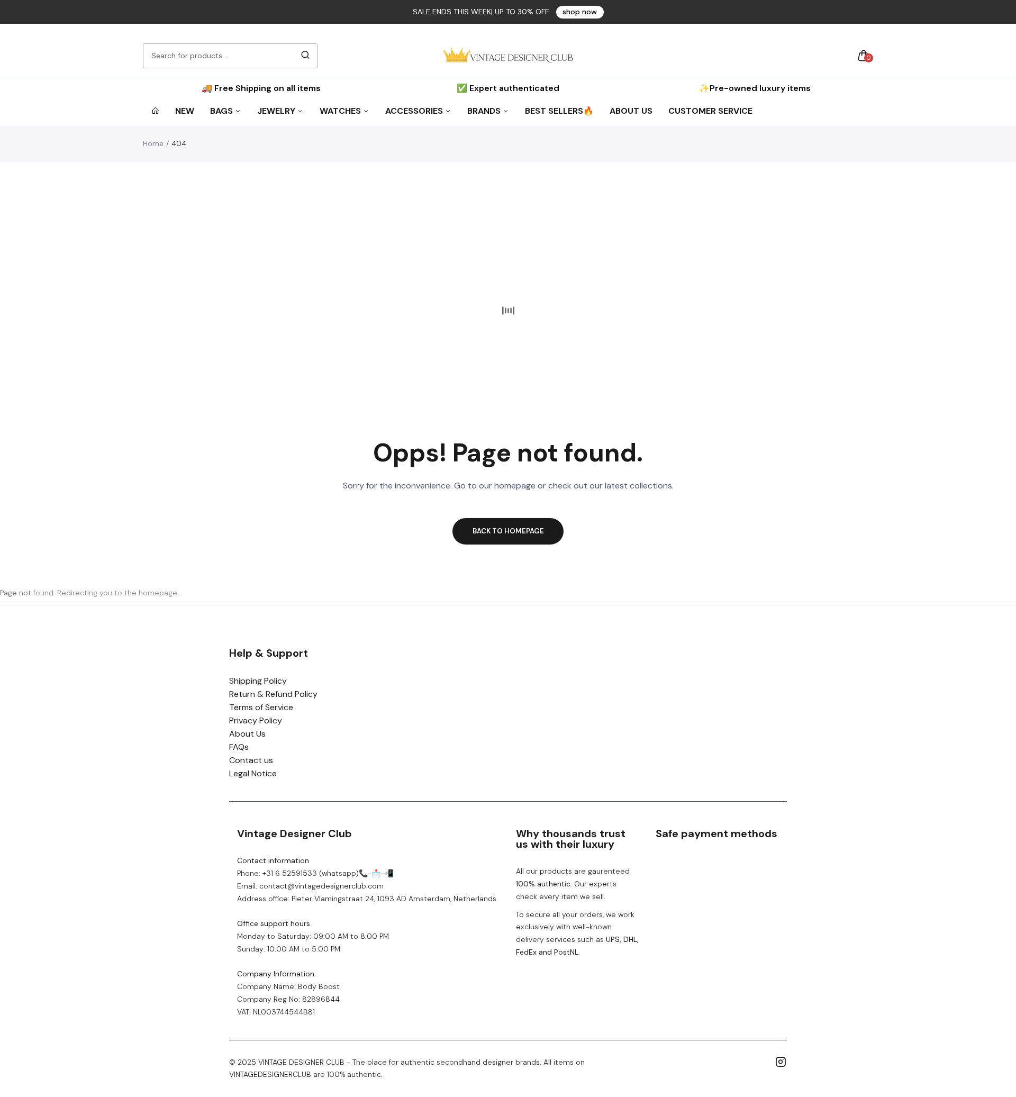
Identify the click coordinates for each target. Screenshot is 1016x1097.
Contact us (251, 760)
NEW (184, 110)
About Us (247, 733)
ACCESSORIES (415, 110)
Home (153, 143)
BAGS (222, 110)
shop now (580, 11)
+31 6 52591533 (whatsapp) (310, 873)
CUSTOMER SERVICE (710, 110)
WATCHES (341, 110)
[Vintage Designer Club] (508, 55)
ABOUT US (631, 110)
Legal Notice (253, 773)
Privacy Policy (255, 720)
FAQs (239, 747)
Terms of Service (261, 707)
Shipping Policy (258, 680)
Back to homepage (508, 531)
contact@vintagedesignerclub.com (321, 886)
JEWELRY (277, 110)
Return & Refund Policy (273, 694)
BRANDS (485, 110)
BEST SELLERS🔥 (559, 110)
